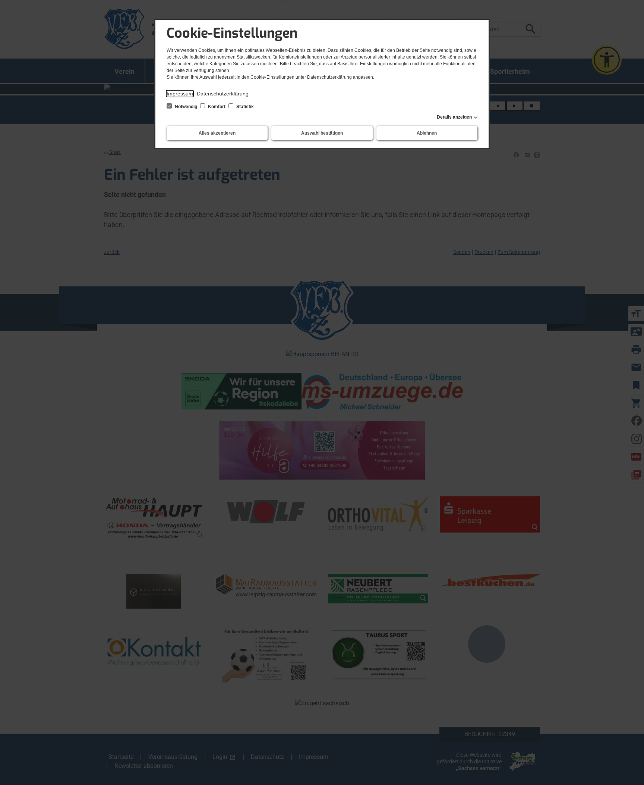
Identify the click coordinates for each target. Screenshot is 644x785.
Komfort (217, 106)
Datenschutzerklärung (223, 94)
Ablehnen (427, 133)
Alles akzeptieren (217, 133)
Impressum (180, 94)
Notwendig (186, 106)
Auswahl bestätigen (322, 133)
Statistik (244, 106)
